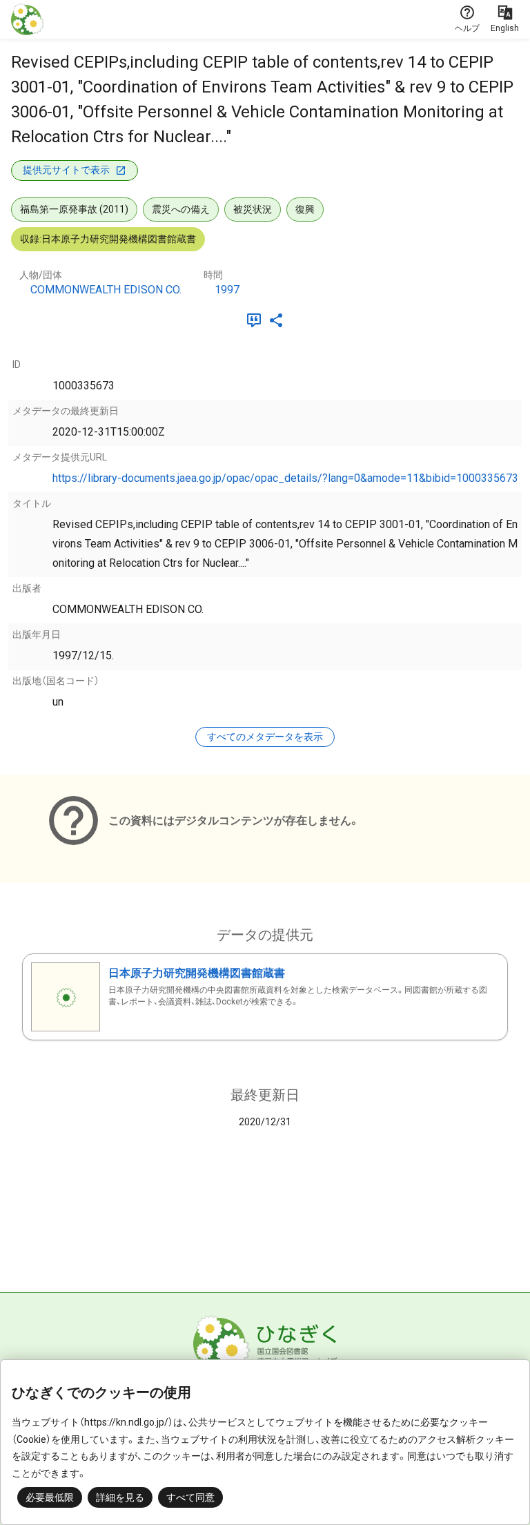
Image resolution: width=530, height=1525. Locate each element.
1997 (227, 289)
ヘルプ (467, 28)
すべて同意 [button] (190, 1497)
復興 (305, 209)
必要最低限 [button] (50, 1497)
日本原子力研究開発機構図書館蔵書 (196, 973)
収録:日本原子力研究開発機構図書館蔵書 (108, 238)
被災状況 (252, 209)
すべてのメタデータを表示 (265, 736)
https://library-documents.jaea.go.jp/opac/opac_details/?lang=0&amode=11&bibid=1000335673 (285, 478)
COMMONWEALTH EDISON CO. (105, 289)
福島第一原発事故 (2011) (74, 209)
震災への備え (181, 209)
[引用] (257, 320)
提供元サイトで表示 (66, 169)
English (505, 28)
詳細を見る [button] (120, 1497)
